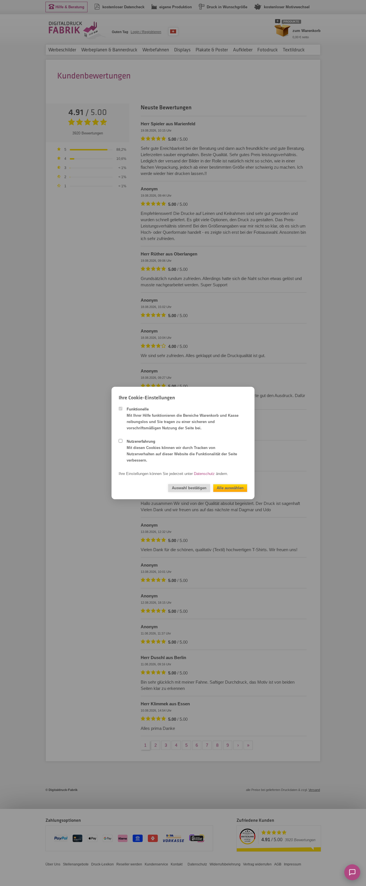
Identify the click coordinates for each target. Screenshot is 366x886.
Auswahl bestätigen (189, 488)
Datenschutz (204, 474)
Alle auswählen (230, 488)
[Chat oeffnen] (352, 872)
